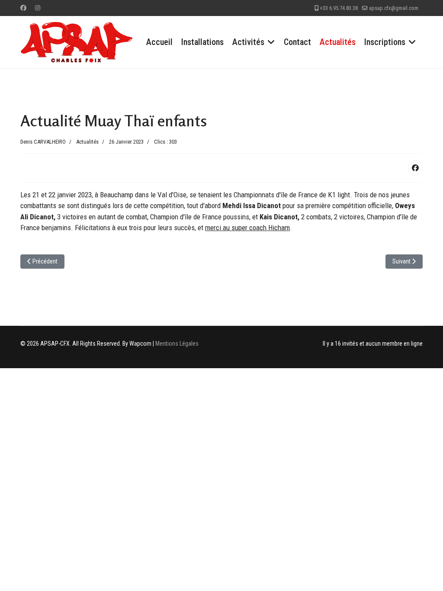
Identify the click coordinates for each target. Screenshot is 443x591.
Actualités (338, 42)
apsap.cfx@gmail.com (393, 8)
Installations (202, 42)
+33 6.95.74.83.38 (339, 8)
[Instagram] (37, 7)
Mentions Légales (177, 343)
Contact (297, 42)
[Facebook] (23, 7)
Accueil (159, 42)
